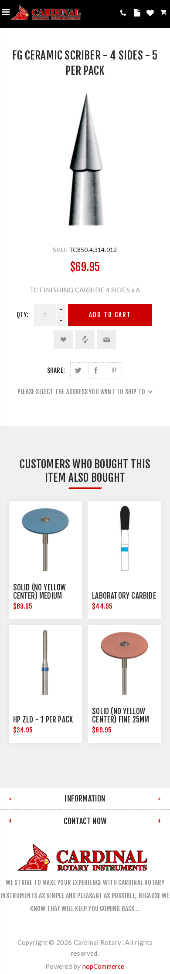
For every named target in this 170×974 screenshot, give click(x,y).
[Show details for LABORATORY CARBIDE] (124, 537)
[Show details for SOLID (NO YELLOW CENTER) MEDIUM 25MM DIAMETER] (45, 537)
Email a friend (106, 339)
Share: (56, 370)
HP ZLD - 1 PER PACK (43, 719)
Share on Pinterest (114, 370)
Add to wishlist (63, 339)
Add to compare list (85, 339)
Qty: (23, 315)
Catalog (138, 14)
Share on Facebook (96, 370)
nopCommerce (103, 966)
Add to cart (110, 315)
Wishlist (151, 14)
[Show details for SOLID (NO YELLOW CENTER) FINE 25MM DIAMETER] (124, 661)
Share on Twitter (78, 370)
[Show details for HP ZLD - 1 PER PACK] (45, 661)
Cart (164, 13)
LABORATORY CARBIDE (124, 595)
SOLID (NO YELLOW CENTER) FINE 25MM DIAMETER (120, 719)
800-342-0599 (125, 13)
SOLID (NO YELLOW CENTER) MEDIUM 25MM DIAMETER (39, 596)
